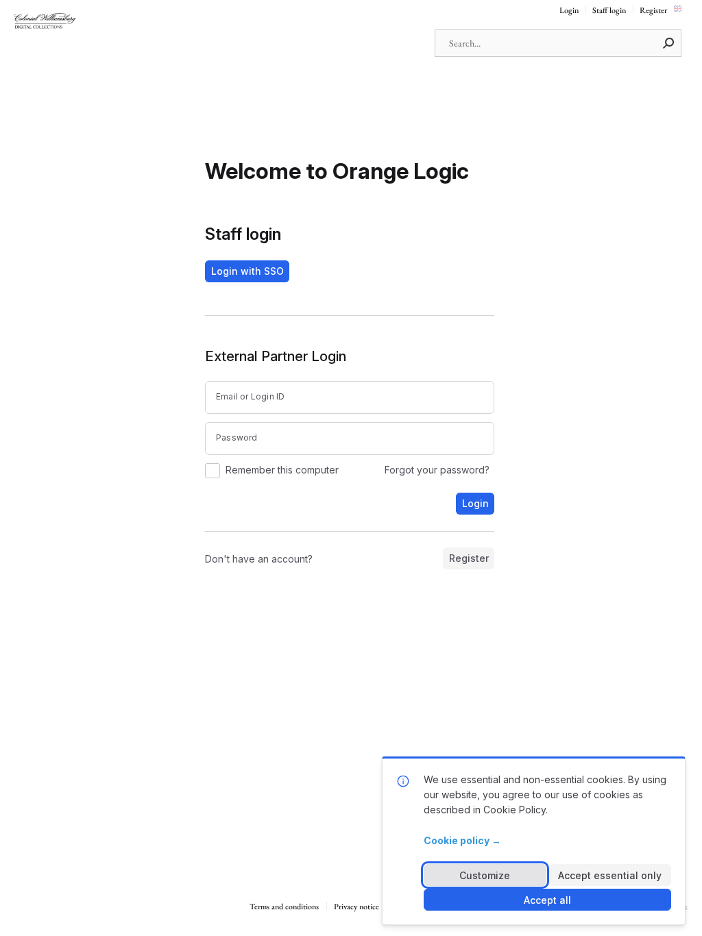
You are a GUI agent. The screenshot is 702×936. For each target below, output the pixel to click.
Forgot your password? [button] (437, 470)
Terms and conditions (284, 907)
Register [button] (469, 558)
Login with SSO (247, 271)
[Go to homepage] (82, 22)
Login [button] (475, 503)
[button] (669, 43)
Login (569, 10)
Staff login (609, 10)
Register (653, 10)
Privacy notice (356, 907)
